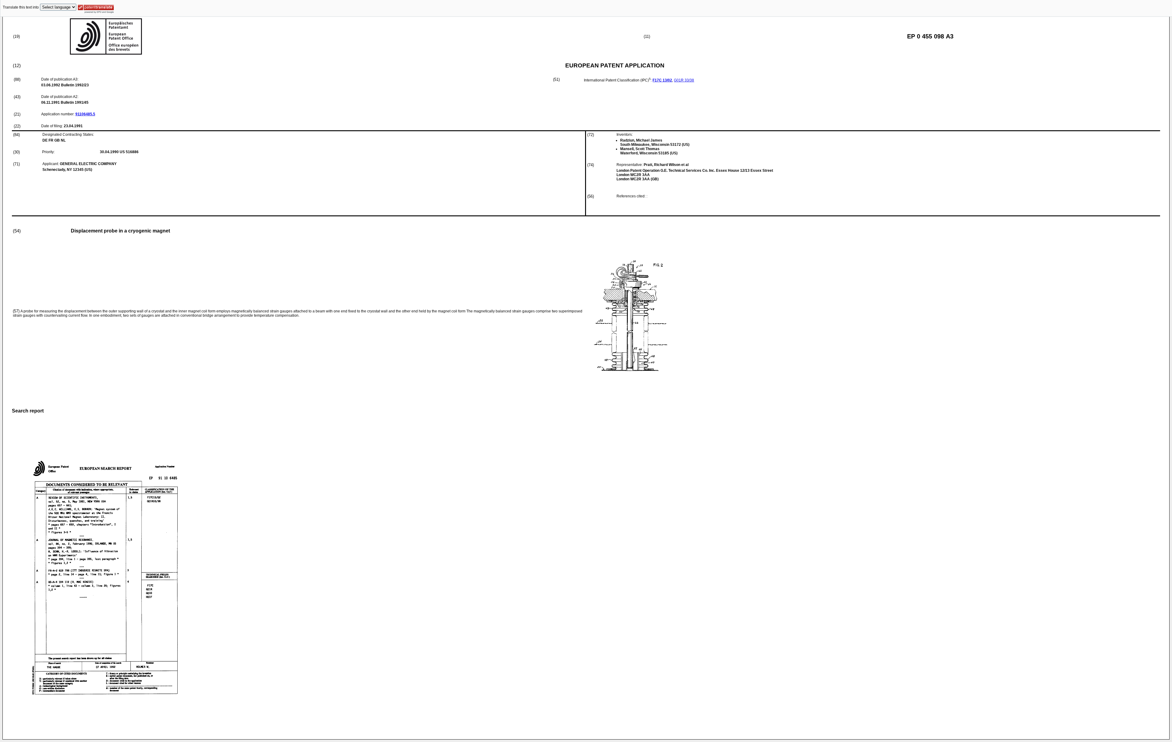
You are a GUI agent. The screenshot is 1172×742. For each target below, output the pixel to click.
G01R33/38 (684, 80)
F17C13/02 (662, 80)
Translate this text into (21, 7)
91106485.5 (85, 114)
